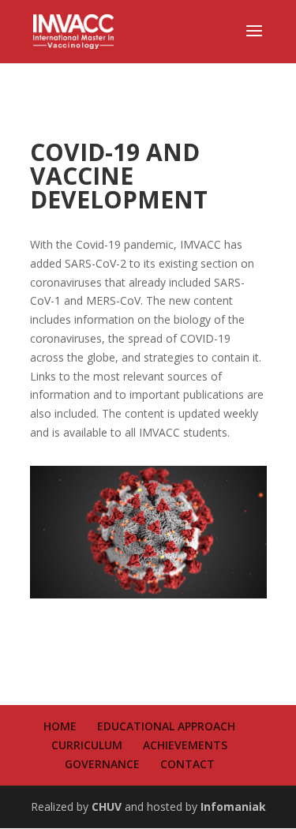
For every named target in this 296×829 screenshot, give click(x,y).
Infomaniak (233, 806)
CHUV (107, 806)
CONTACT (187, 763)
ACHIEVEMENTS (185, 744)
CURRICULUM (86, 744)
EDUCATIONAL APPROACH (166, 725)
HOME (60, 725)
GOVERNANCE (102, 763)
